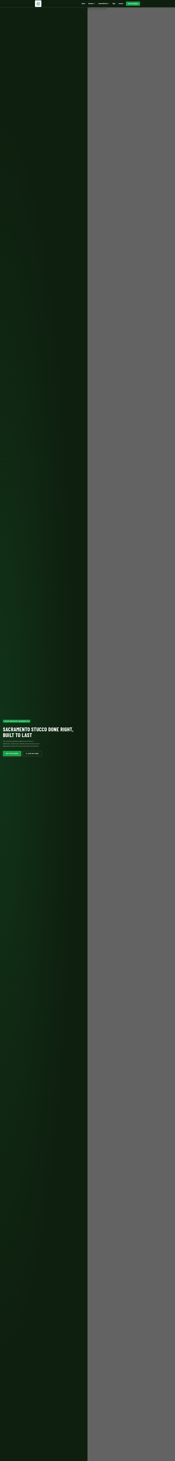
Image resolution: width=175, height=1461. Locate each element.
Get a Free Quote (133, 3)
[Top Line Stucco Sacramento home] (38, 3)
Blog (114, 3)
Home (83, 3)
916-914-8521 (33, 753)
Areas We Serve (103, 3)
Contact (120, 3)
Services (90, 3)
